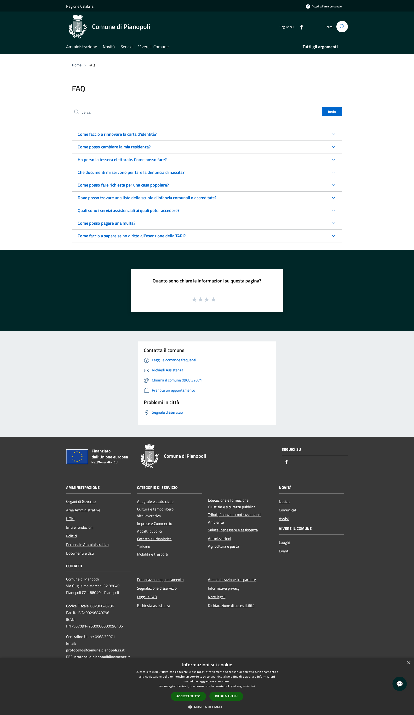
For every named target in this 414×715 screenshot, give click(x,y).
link (253, 686)
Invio (332, 112)
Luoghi (284, 542)
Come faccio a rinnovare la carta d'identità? (117, 134)
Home (76, 65)
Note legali (216, 597)
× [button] (408, 663)
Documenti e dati (80, 553)
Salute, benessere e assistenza (233, 530)
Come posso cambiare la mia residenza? (114, 147)
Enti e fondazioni (79, 527)
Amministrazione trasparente (232, 579)
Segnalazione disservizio (157, 588)
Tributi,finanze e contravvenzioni (234, 514)
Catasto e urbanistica (154, 539)
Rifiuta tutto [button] (226, 696)
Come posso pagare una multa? (106, 223)
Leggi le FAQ (147, 597)
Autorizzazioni (219, 538)
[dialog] (207, 686)
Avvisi (284, 519)
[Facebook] (299, 26)
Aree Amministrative (83, 510)
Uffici (70, 519)
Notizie (284, 501)
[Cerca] (342, 26)
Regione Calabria (79, 6)
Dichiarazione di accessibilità (231, 605)
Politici (71, 536)
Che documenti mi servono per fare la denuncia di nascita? (131, 172)
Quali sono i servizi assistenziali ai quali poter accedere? (128, 210)
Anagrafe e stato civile (155, 501)
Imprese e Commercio (154, 523)
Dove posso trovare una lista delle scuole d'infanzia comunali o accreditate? (147, 197)
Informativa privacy (224, 588)
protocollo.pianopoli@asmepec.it (102, 657)
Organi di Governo (81, 501)
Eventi (284, 551)
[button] (207, 706)
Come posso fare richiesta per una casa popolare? (123, 185)
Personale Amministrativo (87, 544)
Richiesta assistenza (153, 605)
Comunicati (288, 510)
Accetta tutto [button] (188, 696)
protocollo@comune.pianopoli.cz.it (95, 650)
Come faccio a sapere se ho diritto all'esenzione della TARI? (132, 236)
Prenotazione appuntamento (160, 579)
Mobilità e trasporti (152, 554)
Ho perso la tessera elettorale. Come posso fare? (122, 159)
